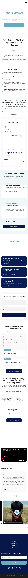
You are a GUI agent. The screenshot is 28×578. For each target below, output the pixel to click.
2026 (15, 135)
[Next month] (20, 135)
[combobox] (14, 161)
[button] (26, 2)
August (12, 135)
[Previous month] (7, 135)
